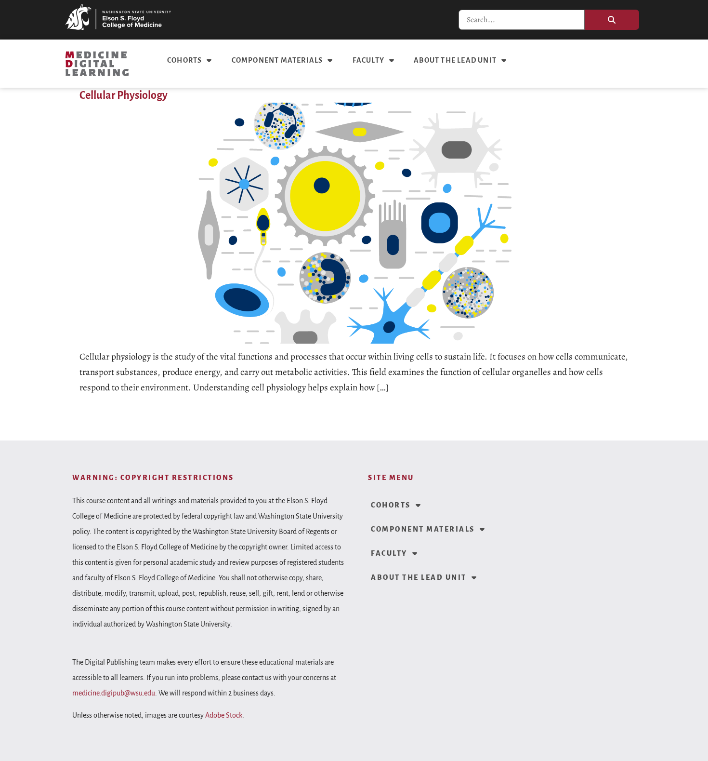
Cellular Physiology (123, 95)
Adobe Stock (223, 715)
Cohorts (184, 60)
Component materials (277, 60)
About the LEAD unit (455, 60)
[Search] (612, 20)
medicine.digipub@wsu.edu (113, 693)
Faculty (368, 60)
